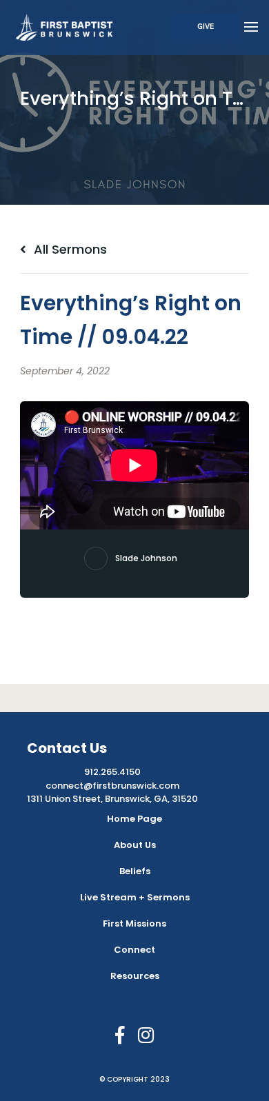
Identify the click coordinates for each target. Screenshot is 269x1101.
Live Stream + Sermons (135, 897)
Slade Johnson (146, 558)
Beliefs (134, 871)
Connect (134, 949)
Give (206, 26)
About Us (135, 844)
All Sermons (68, 249)
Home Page (134, 818)
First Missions (134, 923)
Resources (134, 975)
